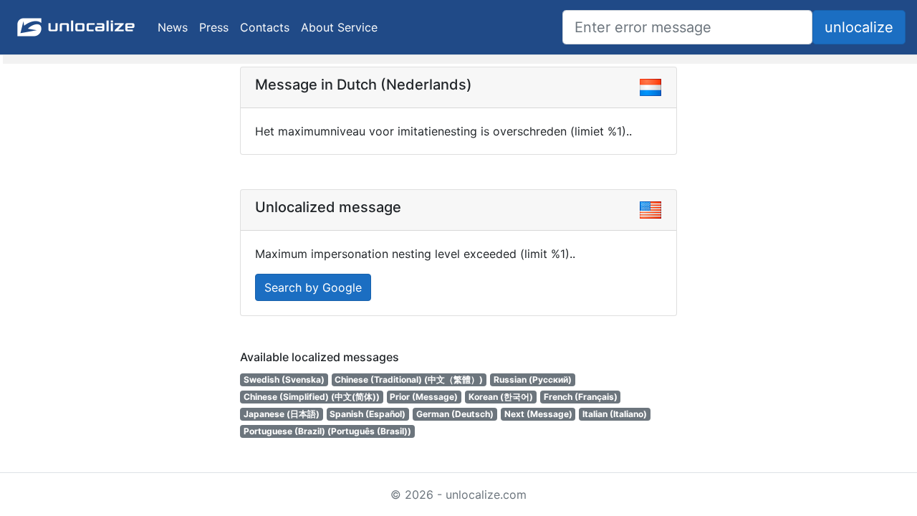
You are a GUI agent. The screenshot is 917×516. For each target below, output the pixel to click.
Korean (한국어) (501, 396)
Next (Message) (538, 413)
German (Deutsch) (455, 413)
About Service (339, 27)
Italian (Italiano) (614, 413)
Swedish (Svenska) (284, 379)
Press (214, 27)
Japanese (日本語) (282, 413)
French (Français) (581, 396)
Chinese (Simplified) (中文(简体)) (312, 396)
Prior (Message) (424, 396)
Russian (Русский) (533, 379)
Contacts (264, 27)
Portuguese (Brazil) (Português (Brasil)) (327, 431)
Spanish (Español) (367, 413)
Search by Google (313, 287)
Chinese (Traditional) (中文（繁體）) (409, 379)
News (173, 27)
